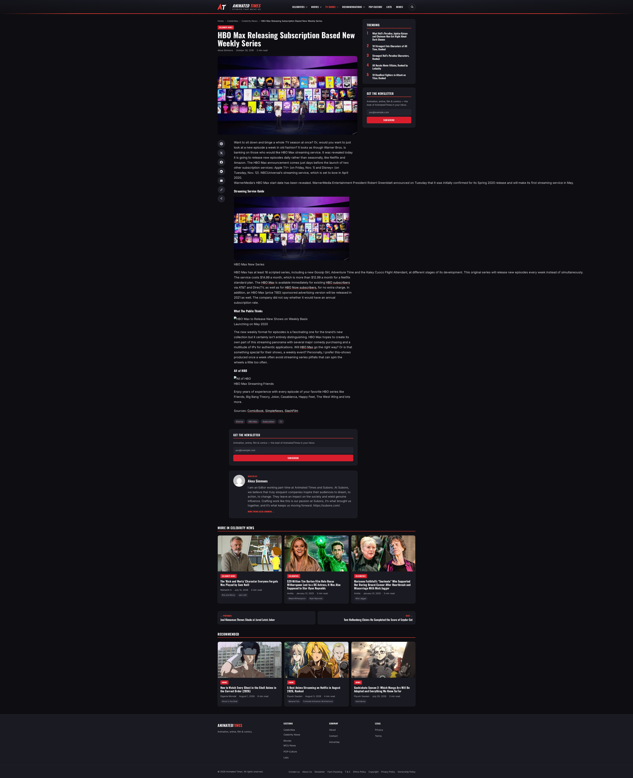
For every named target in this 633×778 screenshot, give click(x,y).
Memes (399, 7)
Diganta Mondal (228, 696)
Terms (378, 735)
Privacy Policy (388, 771)
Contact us (294, 771)
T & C (347, 771)
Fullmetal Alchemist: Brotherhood (318, 701)
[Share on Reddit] (221, 171)
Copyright (373, 771)
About (332, 729)
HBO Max (267, 282)
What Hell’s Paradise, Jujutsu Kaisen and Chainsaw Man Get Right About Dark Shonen (389, 36)
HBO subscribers (338, 282)
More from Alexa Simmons (261, 511)
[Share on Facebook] (221, 162)
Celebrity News (249, 21)
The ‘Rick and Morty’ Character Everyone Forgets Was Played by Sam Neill (249, 583)
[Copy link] (221, 189)
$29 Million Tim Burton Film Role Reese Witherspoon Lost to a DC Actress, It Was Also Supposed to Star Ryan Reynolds (313, 584)
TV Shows (330, 7)
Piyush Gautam (294, 696)
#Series (239, 421)
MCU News (290, 745)
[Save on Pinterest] (221, 144)
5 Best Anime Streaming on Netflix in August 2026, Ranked (313, 689)
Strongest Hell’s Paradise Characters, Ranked (390, 57)
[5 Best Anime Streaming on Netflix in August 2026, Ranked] (316, 660)
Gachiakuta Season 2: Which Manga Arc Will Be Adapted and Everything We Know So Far (382, 689)
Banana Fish (294, 701)
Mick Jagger (361, 598)
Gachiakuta (360, 701)
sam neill (243, 595)
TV (281, 421)
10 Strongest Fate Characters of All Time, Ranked (389, 48)
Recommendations (352, 7)
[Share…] (221, 198)
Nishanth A (226, 590)
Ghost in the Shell (229, 701)
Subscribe (293, 458)
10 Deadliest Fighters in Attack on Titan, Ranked (389, 76)
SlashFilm (291, 410)
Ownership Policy (406, 771)
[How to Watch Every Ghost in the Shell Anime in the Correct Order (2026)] (250, 660)
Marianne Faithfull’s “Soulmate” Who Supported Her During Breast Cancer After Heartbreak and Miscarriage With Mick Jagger (382, 584)
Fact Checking (335, 771)
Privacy (379, 729)
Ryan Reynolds (316, 598)
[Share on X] (221, 153)
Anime (224, 682)
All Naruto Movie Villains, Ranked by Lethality (390, 67)
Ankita (290, 593)
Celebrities (298, 7)
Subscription (268, 421)
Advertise (334, 742)
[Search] (412, 7)
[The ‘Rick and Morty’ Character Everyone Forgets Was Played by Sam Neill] (250, 553)
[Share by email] (221, 180)
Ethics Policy (359, 771)
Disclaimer (320, 771)
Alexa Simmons (225, 50)
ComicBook (255, 410)
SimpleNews (274, 410)
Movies (315, 7)
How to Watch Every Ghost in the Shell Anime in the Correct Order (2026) (248, 689)
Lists (389, 7)
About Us (307, 771)
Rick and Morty (228, 595)
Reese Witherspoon (297, 598)
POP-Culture (375, 7)
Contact (333, 735)
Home (221, 21)
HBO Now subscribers (300, 287)
